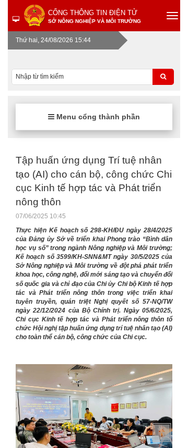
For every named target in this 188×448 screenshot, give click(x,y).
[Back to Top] (161, 432)
